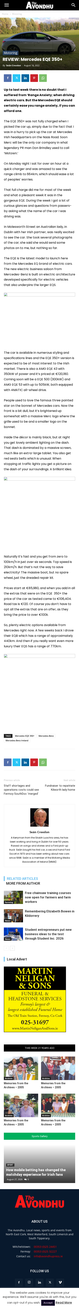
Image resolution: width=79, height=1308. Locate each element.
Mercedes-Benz (46, 735)
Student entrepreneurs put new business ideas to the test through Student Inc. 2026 (48, 934)
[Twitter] (16, 78)
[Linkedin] (25, 78)
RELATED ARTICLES (22, 879)
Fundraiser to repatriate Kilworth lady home (60, 787)
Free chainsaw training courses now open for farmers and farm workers (48, 897)
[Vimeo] (60, 1282)
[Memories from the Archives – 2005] (21, 1068)
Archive (8, 1078)
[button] (73, 5)
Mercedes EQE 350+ (24, 735)
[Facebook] (8, 78)
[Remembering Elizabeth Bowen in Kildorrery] (13, 915)
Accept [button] (48, 1303)
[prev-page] (6, 948)
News (7, 920)
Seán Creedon (13, 65)
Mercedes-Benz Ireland (17, 740)
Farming (9, 902)
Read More (64, 1303)
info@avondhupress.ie (48, 1256)
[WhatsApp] (43, 78)
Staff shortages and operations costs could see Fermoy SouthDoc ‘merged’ (21, 789)
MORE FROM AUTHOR (23, 883)
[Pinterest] (34, 78)
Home (5, 14)
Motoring (17, 14)
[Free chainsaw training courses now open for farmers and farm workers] (13, 897)
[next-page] (12, 948)
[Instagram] (29, 1282)
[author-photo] (39, 827)
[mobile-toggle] (6, 5)
